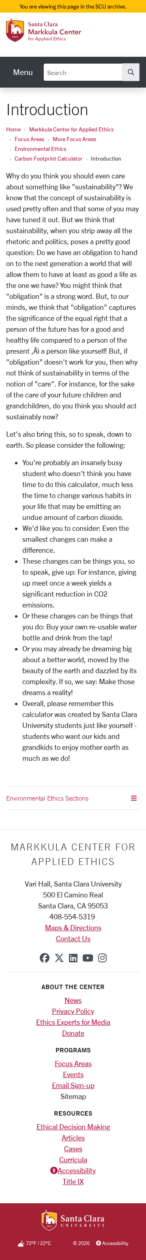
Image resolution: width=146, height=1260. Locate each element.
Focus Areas (29, 138)
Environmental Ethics (40, 148)
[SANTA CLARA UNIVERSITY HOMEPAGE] (73, 1221)
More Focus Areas (74, 138)
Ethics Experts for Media (73, 1022)
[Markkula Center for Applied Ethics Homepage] (58, 38)
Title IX (73, 1181)
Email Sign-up (73, 1085)
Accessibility (77, 1170)
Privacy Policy (73, 1011)
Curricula (73, 1159)
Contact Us (73, 938)
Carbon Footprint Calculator (48, 158)
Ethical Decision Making (73, 1127)
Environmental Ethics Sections (47, 798)
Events (73, 1074)
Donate (73, 1033)
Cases (73, 1148)
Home (13, 129)
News (73, 1000)
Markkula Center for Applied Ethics (71, 129)
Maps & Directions (73, 927)
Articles (73, 1137)
